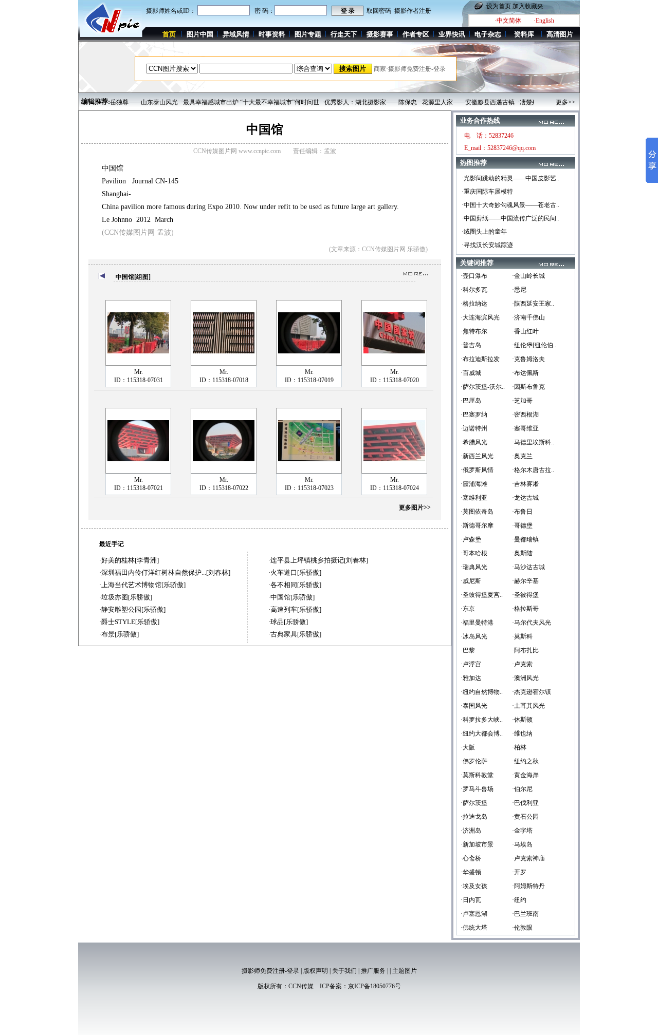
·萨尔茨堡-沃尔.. (483, 386)
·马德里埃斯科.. (533, 442)
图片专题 (308, 34)
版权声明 (315, 970)
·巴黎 (468, 650)
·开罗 (519, 872)
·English (544, 20)
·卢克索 (522, 664)
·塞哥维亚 (525, 428)
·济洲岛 (471, 830)
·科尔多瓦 (474, 289)
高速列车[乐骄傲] (295, 609)
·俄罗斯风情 (477, 470)
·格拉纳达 (474, 303)
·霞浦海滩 (474, 483)
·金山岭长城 (528, 275)
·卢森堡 (471, 539)
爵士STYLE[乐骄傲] (130, 622)
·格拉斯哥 (525, 608)
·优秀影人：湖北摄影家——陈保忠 (355, 102)
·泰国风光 (474, 705)
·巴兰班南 (525, 913)
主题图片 (404, 970)
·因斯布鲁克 (528, 386)
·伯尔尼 (522, 789)
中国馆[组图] (133, 276)
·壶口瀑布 (474, 275)
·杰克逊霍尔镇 (531, 691)
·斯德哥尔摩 (477, 525)
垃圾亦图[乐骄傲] (126, 597)
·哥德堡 (522, 525)
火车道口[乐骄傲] (295, 572)
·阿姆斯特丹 (528, 886)
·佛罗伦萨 (474, 761)
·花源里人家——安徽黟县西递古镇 (453, 102)
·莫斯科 (522, 636)
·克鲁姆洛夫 (528, 359)
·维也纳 (522, 733)
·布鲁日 (522, 511)
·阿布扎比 (525, 650)
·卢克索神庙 (528, 858)
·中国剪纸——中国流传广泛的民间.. (510, 218)
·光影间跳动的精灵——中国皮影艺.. (510, 178)
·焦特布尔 (474, 331)
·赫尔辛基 (525, 581)
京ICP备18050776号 (374, 986)
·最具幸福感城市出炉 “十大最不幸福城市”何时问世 (236, 102)
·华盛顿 (471, 872)
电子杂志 (487, 34)
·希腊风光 (474, 442)
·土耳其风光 (528, 705)
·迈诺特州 (474, 428)
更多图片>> (415, 507)
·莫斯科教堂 (477, 775)
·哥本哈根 (474, 553)
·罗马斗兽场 (477, 789)
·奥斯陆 (522, 553)
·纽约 (519, 900)
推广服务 (373, 970)
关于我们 (344, 970)
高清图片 (559, 34)
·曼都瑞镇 (525, 539)
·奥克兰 (522, 456)
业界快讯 (451, 34)
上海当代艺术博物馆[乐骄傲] (143, 585)
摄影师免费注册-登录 (270, 970)
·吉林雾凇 (525, 483)
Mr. (138, 371)
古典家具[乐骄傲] (295, 634)
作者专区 (416, 34)
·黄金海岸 (525, 775)
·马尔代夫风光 (531, 622)
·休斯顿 (522, 719)
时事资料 (272, 34)
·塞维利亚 (474, 497)
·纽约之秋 (525, 761)
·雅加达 (471, 678)
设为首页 (498, 6)
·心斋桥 (471, 858)
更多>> (565, 102)
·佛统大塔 (474, 927)
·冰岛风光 (474, 636)
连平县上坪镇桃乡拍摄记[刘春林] (319, 560)
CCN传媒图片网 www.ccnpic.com (237, 151)
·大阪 (468, 747)
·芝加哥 (522, 400)
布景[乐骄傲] (120, 634)
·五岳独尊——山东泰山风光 (126, 102)
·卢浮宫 (471, 664)
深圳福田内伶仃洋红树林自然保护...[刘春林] (165, 572)
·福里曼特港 (477, 622)
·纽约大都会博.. (482, 733)
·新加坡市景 (477, 844)
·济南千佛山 (528, 317)
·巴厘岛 (471, 400)
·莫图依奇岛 (477, 511)
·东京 (468, 608)
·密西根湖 (525, 414)
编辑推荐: (95, 101)
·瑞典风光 (474, 567)
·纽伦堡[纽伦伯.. (534, 345)
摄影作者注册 (412, 10)
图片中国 (200, 34)
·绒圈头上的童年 (484, 231)
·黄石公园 (525, 816)
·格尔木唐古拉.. (533, 470)
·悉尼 (519, 289)
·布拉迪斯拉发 (480, 359)
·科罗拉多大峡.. (482, 719)
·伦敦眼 (522, 927)
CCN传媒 (301, 986)
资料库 (524, 34)
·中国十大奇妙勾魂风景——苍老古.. (510, 205)
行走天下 (344, 34)
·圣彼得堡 (525, 594)
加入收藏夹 (528, 6)
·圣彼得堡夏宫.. (482, 594)
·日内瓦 (471, 900)
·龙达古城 (525, 497)
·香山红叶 (525, 331)
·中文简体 (508, 20)
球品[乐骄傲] (289, 622)
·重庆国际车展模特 (487, 191)
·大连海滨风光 (480, 317)
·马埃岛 (522, 844)
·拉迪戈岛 (474, 816)
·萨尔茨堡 (474, 802)
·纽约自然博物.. (482, 691)
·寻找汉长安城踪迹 (487, 245)
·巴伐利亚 (525, 802)
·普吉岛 (471, 345)
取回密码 (379, 10)
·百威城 (471, 373)
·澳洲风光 (525, 678)
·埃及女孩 (474, 886)
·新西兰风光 (477, 456)
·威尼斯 (471, 581)
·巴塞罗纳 (474, 414)
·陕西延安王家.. (533, 303)
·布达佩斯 (525, 373)
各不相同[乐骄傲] (295, 585)
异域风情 (236, 34)
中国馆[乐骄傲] (292, 597)
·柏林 (519, 747)
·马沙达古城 (528, 567)
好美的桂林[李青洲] (130, 560)
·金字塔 (522, 830)
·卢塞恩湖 (474, 913)
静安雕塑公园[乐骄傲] (133, 609)
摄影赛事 (380, 34)
